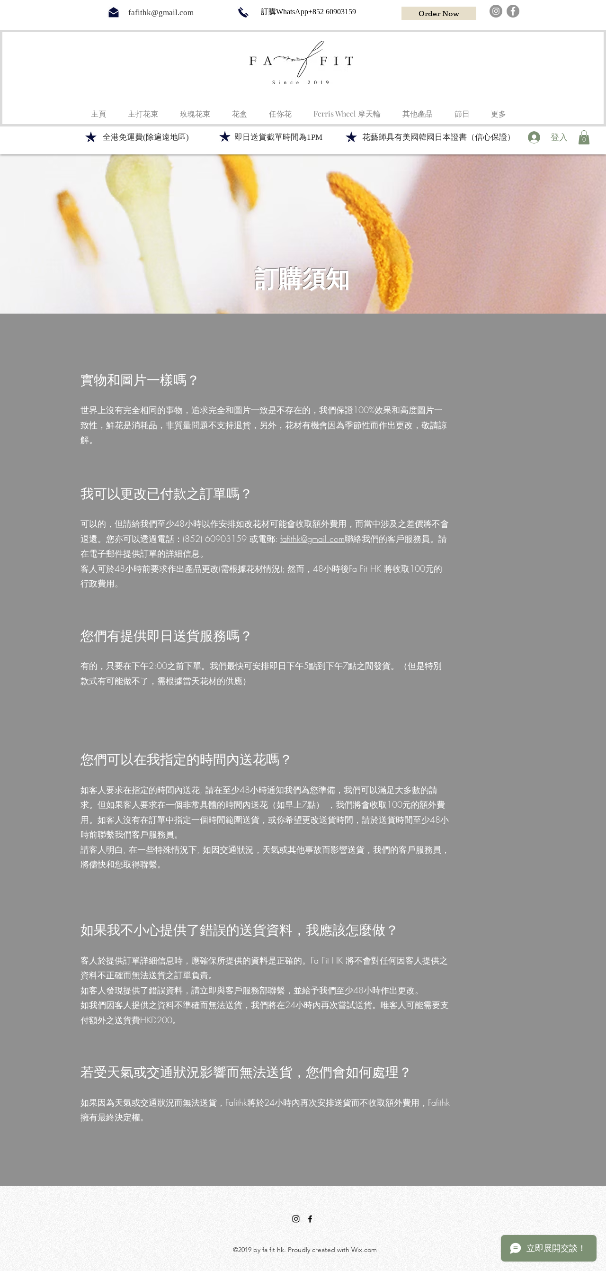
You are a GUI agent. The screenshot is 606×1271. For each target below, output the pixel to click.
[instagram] (296, 1219)
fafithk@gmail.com (161, 12)
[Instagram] (496, 11)
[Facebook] (513, 11)
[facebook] (310, 1219)
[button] (239, 109)
